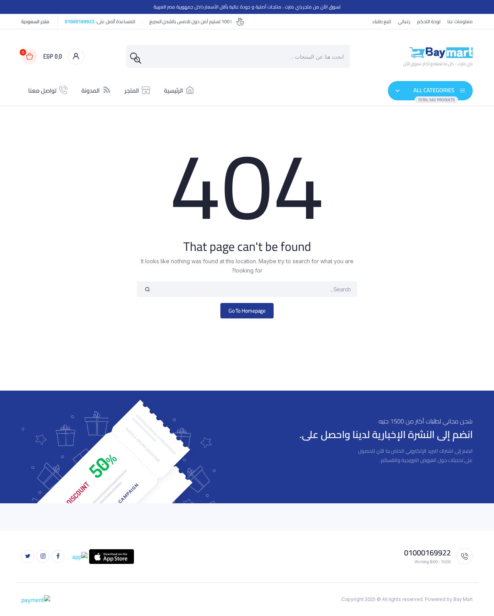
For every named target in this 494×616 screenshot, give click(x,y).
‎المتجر (132, 90)
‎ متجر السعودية (36, 21)
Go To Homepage (247, 311)
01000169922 (80, 21)
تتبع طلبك (381, 21)
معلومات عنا (460, 21)
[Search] (137, 60)
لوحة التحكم (428, 21)
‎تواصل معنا (42, 90)
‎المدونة (90, 90)
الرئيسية (173, 90)
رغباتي (404, 21)
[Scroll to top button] (476, 598)
